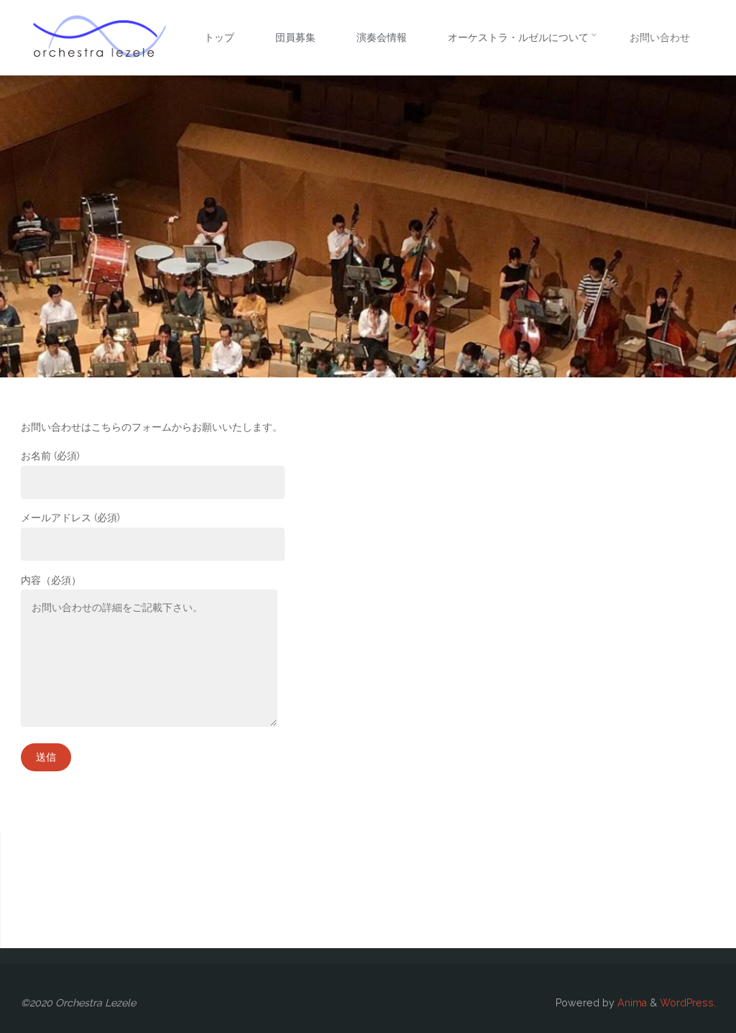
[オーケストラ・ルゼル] (99, 37)
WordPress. (688, 1003)
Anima (631, 1003)
